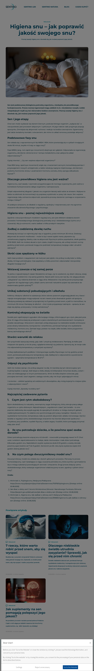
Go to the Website (70, 667)
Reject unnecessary (42, 667)
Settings (19, 667)
